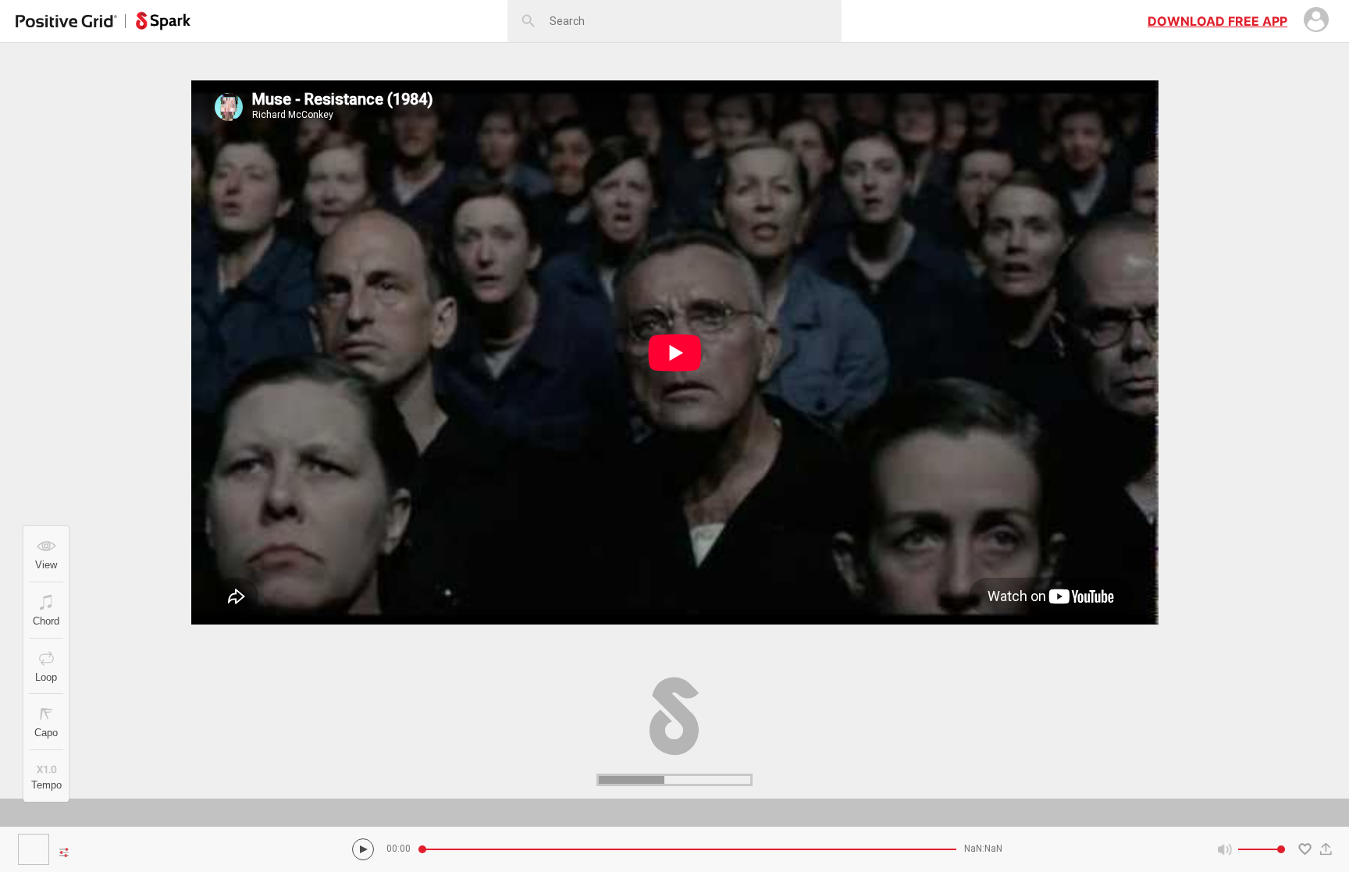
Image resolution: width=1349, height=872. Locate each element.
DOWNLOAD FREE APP (1217, 21)
